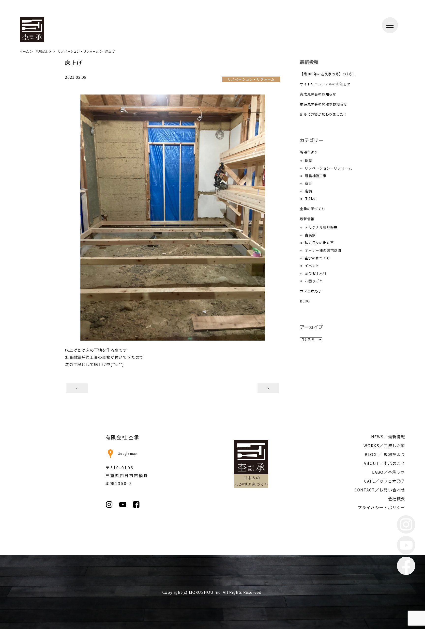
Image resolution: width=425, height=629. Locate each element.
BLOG (305, 301)
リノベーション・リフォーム (328, 168)
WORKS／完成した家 (384, 445)
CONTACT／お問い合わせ (379, 490)
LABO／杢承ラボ (388, 472)
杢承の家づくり (312, 208)
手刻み (310, 198)
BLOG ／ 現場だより (385, 454)
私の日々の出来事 (319, 242)
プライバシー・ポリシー (381, 507)
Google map (127, 453)
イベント (312, 265)
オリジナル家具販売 (321, 227)
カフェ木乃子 (311, 290)
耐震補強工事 (316, 175)
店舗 (308, 191)
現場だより (309, 151)
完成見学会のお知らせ (318, 94)
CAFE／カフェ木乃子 (384, 481)
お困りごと (314, 280)
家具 (308, 183)
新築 (308, 160)
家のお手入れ (316, 273)
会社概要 (396, 499)
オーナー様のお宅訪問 (323, 250)
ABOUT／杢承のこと (384, 463)
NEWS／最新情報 (388, 437)
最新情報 (307, 218)
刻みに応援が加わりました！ (323, 114)
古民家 (310, 235)
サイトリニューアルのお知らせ (325, 83)
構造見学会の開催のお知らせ (323, 104)
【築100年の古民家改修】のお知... (328, 73)
